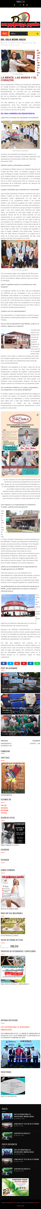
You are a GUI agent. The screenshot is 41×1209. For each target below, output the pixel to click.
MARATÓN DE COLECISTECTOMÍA (13, 732)
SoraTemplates (12, 1202)
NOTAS (12, 45)
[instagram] (23, 5)
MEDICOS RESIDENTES (9, 689)
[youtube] (14, 5)
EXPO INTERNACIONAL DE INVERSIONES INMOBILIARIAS (15, 1028)
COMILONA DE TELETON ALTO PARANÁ (26, 1124)
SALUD (17, 45)
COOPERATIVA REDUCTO (22, 1133)
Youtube (4, 813)
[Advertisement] (18, 1001)
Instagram (4, 810)
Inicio (5, 33)
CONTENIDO (5, 45)
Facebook (4, 808)
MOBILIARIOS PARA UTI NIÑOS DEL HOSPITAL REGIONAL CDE (17, 709)
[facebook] (20, 5)
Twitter (4, 805)
